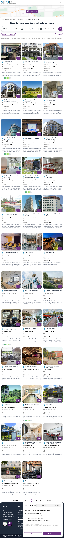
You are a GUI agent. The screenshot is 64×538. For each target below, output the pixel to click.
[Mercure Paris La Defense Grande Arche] (11, 327)
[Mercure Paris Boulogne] (11, 61)
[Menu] (60, 2)
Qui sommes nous (8, 511)
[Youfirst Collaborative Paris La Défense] (11, 175)
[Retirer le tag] (14, 34)
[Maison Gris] (53, 403)
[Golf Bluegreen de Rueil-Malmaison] (32, 99)
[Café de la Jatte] (53, 61)
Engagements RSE (8, 514)
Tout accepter (52, 534)
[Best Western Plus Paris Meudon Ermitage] (32, 175)
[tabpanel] (42, 518)
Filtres (60, 34)
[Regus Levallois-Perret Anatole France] (53, 137)
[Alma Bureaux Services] (11, 289)
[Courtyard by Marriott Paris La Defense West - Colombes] (32, 441)
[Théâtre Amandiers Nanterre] (53, 289)
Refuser (33, 534)
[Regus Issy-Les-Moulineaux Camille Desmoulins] (53, 441)
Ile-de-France (21, 19)
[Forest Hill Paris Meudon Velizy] (32, 61)
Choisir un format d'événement (49, 29)
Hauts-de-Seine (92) (11, 29)
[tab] (30, 505)
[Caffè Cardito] (32, 251)
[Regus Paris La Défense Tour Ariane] (32, 213)
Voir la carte (33, 11)
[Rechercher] (60, 29)
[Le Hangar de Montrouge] (11, 251)
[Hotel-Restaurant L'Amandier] (53, 175)
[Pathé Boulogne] (11, 479)
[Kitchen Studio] (32, 479)
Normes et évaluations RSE (9, 517)
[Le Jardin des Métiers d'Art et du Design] (53, 365)
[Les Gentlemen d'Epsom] (11, 365)
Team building (22, 512)
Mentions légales (7, 512)
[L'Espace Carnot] (53, 327)
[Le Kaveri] (11, 441)
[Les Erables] (11, 403)
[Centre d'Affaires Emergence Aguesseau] (11, 99)
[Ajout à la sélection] (18, 58)
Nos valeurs (6, 509)
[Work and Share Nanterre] (32, 403)
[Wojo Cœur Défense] (32, 327)
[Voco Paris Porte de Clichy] (11, 137)
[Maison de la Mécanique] (32, 137)
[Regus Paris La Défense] (32, 289)
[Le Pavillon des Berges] (11, 213)
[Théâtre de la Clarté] (32, 365)
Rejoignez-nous (7, 519)
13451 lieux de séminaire (8, 19)
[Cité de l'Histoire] (53, 99)
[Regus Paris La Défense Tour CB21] (53, 213)
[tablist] (42, 505)
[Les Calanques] (53, 251)
